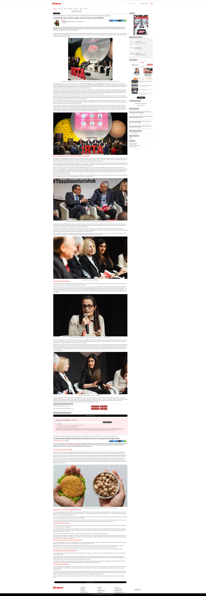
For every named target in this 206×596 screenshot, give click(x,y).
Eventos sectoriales (132, 146)
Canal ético (99, 589)
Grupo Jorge (65, 158)
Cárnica (55, 8)
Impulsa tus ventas (132, 144)
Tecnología (76, 8)
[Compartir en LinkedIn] (122, 20)
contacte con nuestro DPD (70, 430)
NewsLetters (83, 590)
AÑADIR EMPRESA (137, 589)
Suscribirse (141, 97)
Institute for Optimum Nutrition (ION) (72, 444)
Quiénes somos (100, 592)
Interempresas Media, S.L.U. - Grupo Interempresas (104, 594)
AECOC (87, 340)
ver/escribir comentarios (90, 582)
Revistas (85, 8)
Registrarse (83, 589)
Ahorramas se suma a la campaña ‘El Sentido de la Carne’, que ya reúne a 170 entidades (140, 127)
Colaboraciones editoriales (119, 592)
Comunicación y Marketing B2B (134, 145)
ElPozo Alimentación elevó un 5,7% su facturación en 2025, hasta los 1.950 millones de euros (141, 117)
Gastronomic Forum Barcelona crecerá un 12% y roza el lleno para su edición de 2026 (140, 122)
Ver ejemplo (74, 420)
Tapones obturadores (140, 54)
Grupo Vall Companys (81, 167)
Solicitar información (95, 406)
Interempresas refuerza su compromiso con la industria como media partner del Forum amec (140, 112)
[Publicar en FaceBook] (117, 20)
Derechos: (102, 429)
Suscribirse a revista (84, 592)
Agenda (81, 8)
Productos (70, 8)
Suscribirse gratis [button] (144, 3)
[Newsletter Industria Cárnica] (141, 78)
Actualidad (60, 8)
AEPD (102, 430)
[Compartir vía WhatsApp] (125, 20)
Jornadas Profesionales (133, 143)
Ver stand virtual (104, 406)
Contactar (99, 587)
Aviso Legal (65, 427)
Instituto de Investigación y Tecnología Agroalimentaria (92, 83)
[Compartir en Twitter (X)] (119, 20)
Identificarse (83, 587)
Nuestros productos (101, 590)
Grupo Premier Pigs (66, 224)
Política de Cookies (118, 590)
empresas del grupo (89, 429)
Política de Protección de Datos (72, 427)
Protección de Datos (118, 589)
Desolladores (138, 48)
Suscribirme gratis (107, 422)
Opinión (65, 8)
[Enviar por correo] (114, 20)
